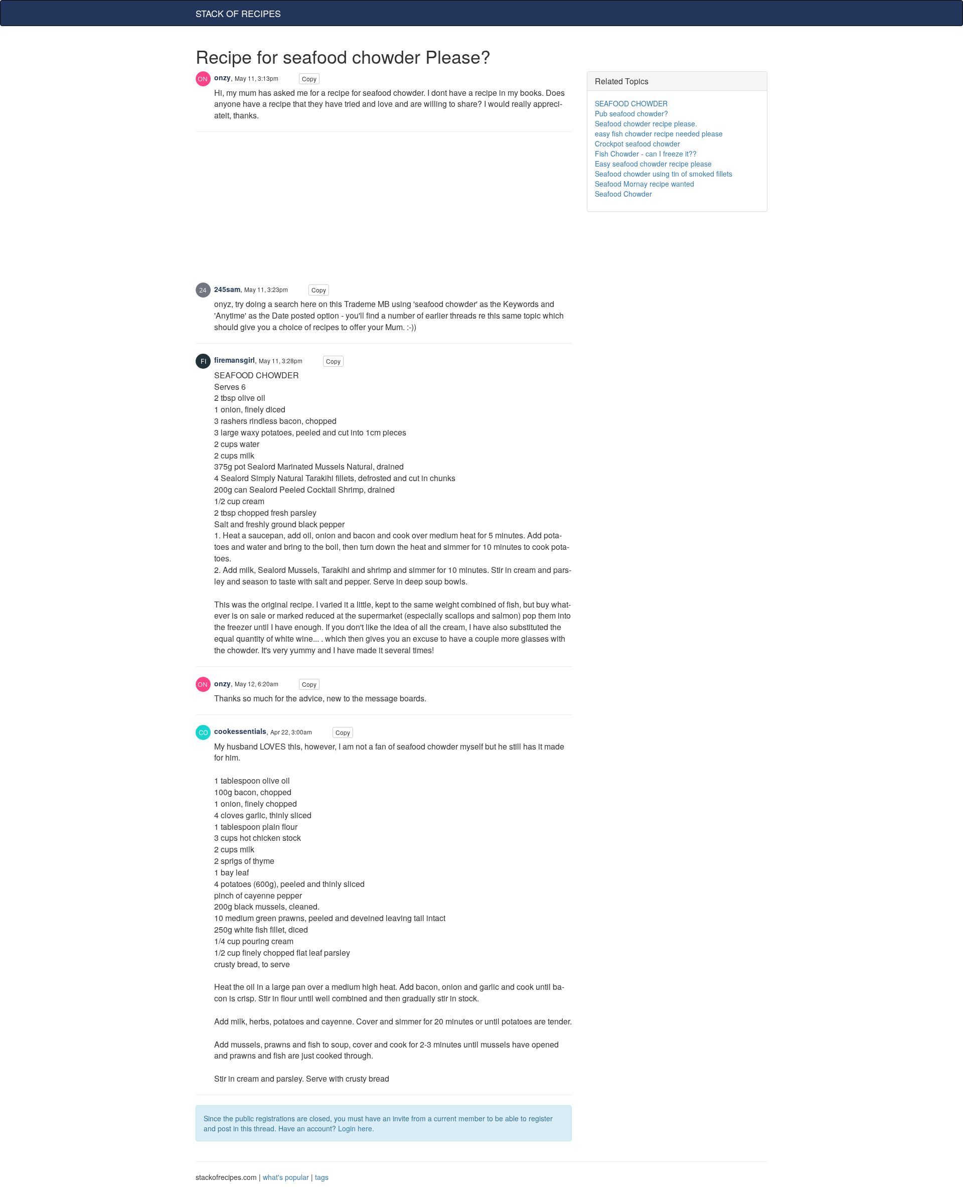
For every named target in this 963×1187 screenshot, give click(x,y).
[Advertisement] (384, 212)
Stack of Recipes (238, 13)
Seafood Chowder (623, 194)
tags (322, 1177)
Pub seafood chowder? (631, 113)
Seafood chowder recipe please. (646, 123)
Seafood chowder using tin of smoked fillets (663, 174)
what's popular (286, 1177)
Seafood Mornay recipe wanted (644, 184)
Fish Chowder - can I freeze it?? (646, 154)
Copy (309, 78)
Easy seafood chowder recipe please (653, 164)
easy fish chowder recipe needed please (659, 133)
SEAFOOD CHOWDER (631, 103)
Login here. (356, 1128)
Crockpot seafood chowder (637, 143)
